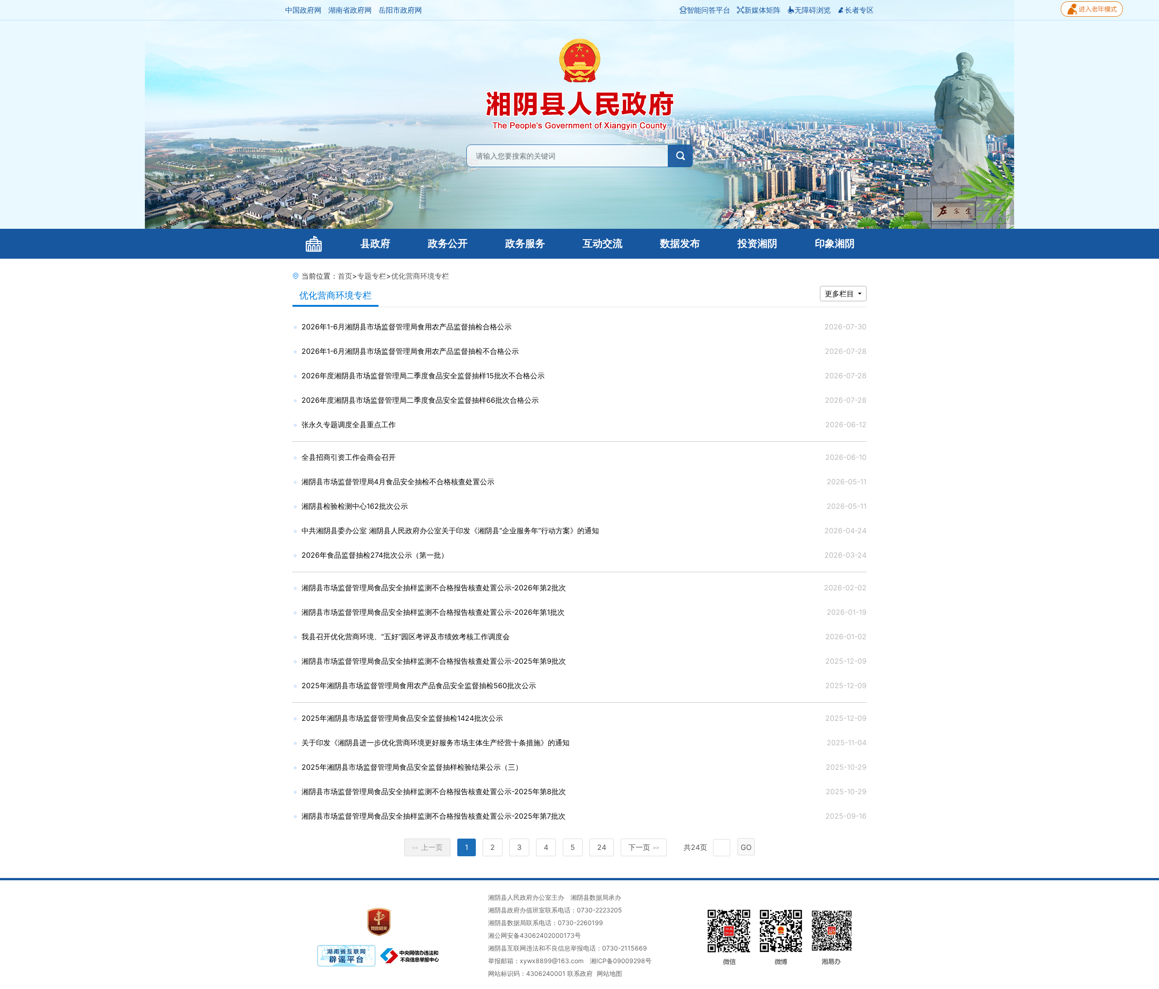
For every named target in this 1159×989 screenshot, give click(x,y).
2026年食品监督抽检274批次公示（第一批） (375, 555)
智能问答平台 (708, 9)
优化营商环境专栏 (420, 275)
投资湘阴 (757, 243)
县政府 (375, 243)
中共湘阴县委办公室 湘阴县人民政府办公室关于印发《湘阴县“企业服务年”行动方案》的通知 (450, 530)
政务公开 (448, 243)
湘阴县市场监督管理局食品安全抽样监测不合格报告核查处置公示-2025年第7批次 (433, 815)
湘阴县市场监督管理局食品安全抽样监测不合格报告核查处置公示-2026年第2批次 (434, 587)
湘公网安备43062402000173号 (534, 935)
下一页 (643, 847)
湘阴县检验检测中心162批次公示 (355, 506)
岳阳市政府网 (400, 9)
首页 (345, 275)
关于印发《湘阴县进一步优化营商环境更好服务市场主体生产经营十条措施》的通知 (436, 742)
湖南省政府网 (350, 9)
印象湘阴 (835, 243)
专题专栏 (371, 275)
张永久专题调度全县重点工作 (349, 424)
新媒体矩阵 (762, 9)
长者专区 (859, 9)
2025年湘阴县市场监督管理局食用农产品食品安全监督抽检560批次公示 (419, 685)
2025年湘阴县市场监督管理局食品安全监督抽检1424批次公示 (402, 718)
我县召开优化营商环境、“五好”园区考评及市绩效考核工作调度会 (406, 636)
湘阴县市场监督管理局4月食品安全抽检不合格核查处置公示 (398, 481)
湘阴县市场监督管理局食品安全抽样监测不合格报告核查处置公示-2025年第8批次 (434, 791)
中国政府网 (303, 9)
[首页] (313, 244)
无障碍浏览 (813, 9)
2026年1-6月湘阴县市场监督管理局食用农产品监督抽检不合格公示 (410, 351)
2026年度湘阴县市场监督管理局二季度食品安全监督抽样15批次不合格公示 (423, 375)
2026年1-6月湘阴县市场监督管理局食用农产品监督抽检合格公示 (407, 326)
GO (746, 847)
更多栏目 (840, 293)
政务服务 (525, 243)
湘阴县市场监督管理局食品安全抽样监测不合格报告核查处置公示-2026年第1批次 (433, 612)
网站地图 (609, 973)
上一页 (427, 847)
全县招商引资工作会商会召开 (349, 457)
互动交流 (603, 243)
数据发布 (680, 243)
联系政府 (580, 973)
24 (601, 847)
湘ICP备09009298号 (620, 961)
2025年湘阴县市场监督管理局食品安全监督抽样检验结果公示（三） (412, 767)
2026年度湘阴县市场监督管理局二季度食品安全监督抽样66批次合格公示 (420, 400)
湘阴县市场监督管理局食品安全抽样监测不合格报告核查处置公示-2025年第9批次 (434, 661)
